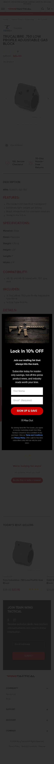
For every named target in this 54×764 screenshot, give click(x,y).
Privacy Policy (19, 438)
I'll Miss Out (27, 420)
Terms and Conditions (34, 435)
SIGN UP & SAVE (27, 411)
